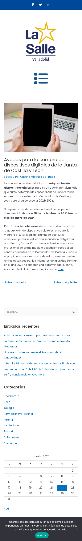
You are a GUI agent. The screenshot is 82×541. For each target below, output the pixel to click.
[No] (77, 529)
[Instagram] (48, 5)
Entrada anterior (14, 282)
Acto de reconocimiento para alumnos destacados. (37, 335)
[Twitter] (40, 5)
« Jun (7, 508)
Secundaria (11, 443)
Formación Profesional (18, 414)
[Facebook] (33, 5)
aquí (61, 269)
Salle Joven (11, 437)
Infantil (8, 420)
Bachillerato (11, 396)
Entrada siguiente (67, 282)
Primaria (9, 431)
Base (9, 177)
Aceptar (42, 535)
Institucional (11, 425)
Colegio (9, 408)
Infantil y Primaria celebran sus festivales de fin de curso (40, 363)
